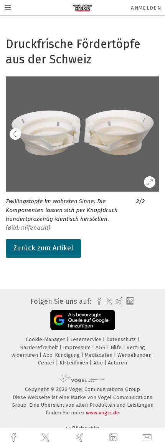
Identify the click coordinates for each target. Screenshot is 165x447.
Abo (98, 362)
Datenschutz (121, 339)
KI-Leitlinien (74, 362)
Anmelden (146, 8)
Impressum (77, 347)
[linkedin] (114, 438)
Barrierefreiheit (39, 347)
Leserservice (86, 339)
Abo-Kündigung (62, 355)
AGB (101, 347)
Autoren (117, 362)
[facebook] (15, 438)
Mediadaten (99, 355)
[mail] (148, 438)
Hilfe (117, 347)
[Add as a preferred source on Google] (82, 320)
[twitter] (46, 437)
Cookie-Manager (46, 339)
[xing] (80, 437)
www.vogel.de (102, 412)
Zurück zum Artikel (43, 248)
